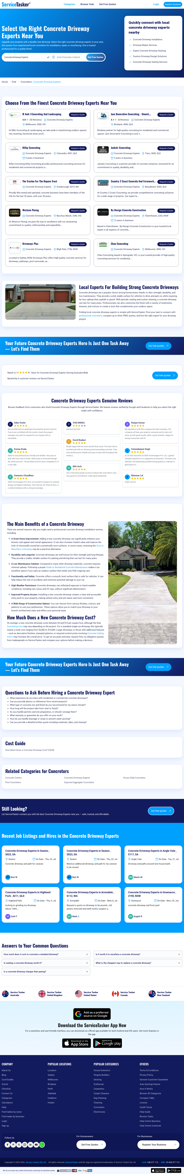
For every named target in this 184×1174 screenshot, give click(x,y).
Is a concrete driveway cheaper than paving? (25, 971)
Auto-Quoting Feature (150, 1084)
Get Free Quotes (90, 1144)
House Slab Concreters (134, 777)
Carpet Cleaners (101, 1093)
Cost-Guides (8, 1079)
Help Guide (145, 1112)
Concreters (26, 82)
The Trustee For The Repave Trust (39, 181)
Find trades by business (13, 1116)
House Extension (102, 1070)
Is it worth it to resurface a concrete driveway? (118, 954)
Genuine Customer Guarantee (154, 1079)
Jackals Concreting (121, 147)
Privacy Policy (146, 1075)
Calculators (7, 1102)
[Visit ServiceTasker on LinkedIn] (30, 1145)
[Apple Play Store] (76, 1043)
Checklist (6, 1089)
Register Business (173, 4)
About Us (6, 1070)
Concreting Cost (15, 626)
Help (4, 1107)
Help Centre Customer (150, 1125)
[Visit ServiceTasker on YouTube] (36, 1145)
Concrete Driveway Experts (77, 777)
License (143, 1102)
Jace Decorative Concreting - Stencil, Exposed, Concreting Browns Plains (130, 114)
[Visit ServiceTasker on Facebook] (7, 1145)
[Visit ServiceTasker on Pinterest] (13, 1145)
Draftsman (99, 1084)
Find (14, 82)
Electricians (99, 1112)
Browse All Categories (150, 1093)
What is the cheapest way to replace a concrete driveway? (123, 963)
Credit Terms (146, 1107)
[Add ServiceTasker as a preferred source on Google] (92, 1014)
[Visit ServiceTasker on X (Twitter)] (19, 1145)
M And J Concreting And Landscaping (41, 114)
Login (156, 4)
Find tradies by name (12, 1112)
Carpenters (99, 1089)
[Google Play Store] (107, 1043)
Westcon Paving (30, 210)
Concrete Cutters (13, 777)
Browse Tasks (146, 1116)
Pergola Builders (101, 1075)
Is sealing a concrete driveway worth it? (23, 963)
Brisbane (52, 1084)
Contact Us (7, 1093)
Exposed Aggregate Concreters (79, 782)
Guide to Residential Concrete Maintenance (67, 567)
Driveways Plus (30, 243)
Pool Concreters (13, 782)
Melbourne (53, 1079)
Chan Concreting (119, 243)
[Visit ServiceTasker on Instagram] (25, 1145)
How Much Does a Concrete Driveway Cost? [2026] (29, 750)
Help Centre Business (150, 1121)
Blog (4, 1075)
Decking (97, 1079)
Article (5, 1084)
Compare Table (147, 1098)
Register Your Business (154, 1144)
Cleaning (98, 1102)
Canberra (52, 1098)
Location (52, 1070)
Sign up (5, 1125)
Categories (7, 1098)
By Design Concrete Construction (128, 210)
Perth (50, 1089)
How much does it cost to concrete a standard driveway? (31, 954)
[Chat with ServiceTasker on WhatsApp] (42, 1145)
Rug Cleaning (100, 1098)
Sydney (51, 1075)
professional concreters (90, 315)
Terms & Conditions (149, 1070)
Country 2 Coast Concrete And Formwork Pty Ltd (132, 181)
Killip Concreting (31, 147)
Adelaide (52, 1093)
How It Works (146, 1089)
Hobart (51, 1102)
